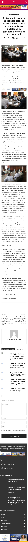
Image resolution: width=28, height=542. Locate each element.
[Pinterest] (15, 41)
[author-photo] (14, 337)
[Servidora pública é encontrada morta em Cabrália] (3, 481)
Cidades (6, 11)
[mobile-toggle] (2, 2)
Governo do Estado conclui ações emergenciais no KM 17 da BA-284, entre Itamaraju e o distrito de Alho (7, 320)
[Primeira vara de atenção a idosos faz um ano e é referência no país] (5, 390)
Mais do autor (19, 349)
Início (2, 11)
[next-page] (5, 396)
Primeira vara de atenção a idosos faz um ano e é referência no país (17, 390)
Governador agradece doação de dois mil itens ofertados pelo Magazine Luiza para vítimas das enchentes (20, 320)
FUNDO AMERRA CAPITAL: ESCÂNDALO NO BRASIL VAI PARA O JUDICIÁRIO (18, 374)
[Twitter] (12, 41)
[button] (26, 2)
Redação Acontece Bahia (9, 37)
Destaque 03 (16, 14)
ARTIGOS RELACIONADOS (8, 349)
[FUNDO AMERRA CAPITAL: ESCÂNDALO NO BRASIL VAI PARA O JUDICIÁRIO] (5, 374)
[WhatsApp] (19, 41)
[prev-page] (2, 396)
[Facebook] (8, 41)
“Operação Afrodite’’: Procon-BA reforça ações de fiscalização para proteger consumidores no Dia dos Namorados (18, 356)
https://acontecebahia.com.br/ (14, 341)
